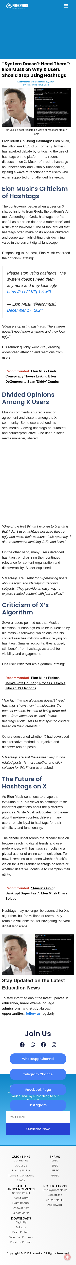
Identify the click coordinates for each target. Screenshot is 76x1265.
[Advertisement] (38, 484)
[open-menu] (66, 6)
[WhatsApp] (33, 1044)
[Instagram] (54, 1044)
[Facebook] (22, 1044)
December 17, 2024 (25, 310)
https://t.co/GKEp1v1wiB (29, 292)
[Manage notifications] (67, 1257)
